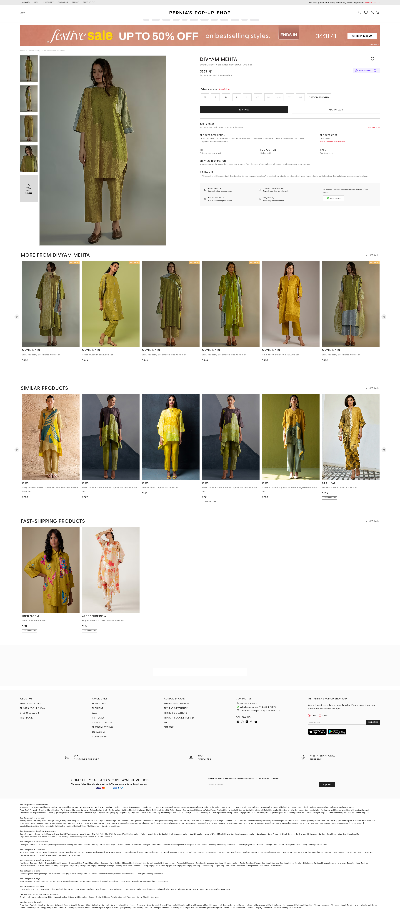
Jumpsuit (265, 852)
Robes (134, 852)
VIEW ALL (372, 254)
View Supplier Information (332, 141)
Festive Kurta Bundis (354, 852)
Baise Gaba (203, 807)
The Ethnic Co (230, 821)
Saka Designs (171, 889)
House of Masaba (148, 813)
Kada (54, 866)
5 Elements (312, 834)
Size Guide (224, 89)
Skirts (204, 845)
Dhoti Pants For (128, 874)
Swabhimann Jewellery (178, 834)
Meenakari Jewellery (195, 863)
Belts (75, 866)
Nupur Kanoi (348, 807)
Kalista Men (149, 823)
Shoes (61, 866)
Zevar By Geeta (160, 834)
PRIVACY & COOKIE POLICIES (179, 717)
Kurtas (61, 852)
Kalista (287, 807)
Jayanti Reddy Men (71, 826)
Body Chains (135, 863)
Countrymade (59, 821)
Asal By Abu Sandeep (104, 807)
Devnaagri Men (306, 821)
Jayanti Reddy (276, 807)
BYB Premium (224, 889)
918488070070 (372, 2)
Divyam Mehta (218, 59)
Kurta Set (86, 874)
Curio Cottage (26, 834)
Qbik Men (371, 821)
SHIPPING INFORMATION (176, 703)
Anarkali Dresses (106, 874)
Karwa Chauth (143, 897)
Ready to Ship (308, 845)
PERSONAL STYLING (102, 727)
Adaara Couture (287, 813)
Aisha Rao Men (91, 823)
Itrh (266, 813)
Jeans (188, 852)
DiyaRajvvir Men (119, 823)
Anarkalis (33, 845)
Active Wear (51, 855)
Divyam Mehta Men (89, 821)
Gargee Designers (135, 823)
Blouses (260, 845)
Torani (195, 813)
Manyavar (226, 807)
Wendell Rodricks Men (29, 826)
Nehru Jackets (63, 881)
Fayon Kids (25, 889)
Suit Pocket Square (113, 852)
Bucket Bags (175, 866)
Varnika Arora (72, 834)
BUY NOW (244, 109)
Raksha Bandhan (61, 897)
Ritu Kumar (141, 810)
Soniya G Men (343, 823)
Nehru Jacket (35, 852)
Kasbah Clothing (163, 823)
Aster (143, 834)
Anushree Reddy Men (40, 823)
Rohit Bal (151, 810)
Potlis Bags (90, 866)
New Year (155, 897)
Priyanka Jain (104, 813)
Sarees (52, 845)
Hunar (149, 834)
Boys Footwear (145, 881)
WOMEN (26, 2)
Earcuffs (113, 863)
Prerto (100, 837)
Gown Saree (284, 845)
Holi (28, 897)
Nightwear (250, 845)
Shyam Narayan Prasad (73, 813)
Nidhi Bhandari (300, 834)
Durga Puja (110, 897)
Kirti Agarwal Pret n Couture (205, 889)
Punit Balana (66, 810)
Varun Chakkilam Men (90, 826)
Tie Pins (100, 852)
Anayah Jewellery (247, 834)
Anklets (157, 863)
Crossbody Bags (162, 866)
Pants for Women (170, 845)
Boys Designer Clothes (29, 881)
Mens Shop (369, 852)
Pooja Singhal (51, 807)
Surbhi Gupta (225, 813)
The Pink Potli (97, 834)
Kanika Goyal (90, 813)
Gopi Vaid (135, 813)
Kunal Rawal (196, 821)
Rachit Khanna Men (58, 823)
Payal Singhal (231, 810)
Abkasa (80, 823)
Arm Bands (147, 863)
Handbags (109, 866)
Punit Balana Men (322, 821)
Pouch (118, 866)
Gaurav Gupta (244, 810)
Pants (73, 852)
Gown (94, 845)
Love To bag (85, 834)
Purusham (242, 821)
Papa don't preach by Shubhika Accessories (38, 837)
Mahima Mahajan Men (195, 823)
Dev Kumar (276, 821)
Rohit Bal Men (166, 821)
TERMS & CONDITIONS (176, 712)
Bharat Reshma (254, 821)
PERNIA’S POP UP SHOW (32, 708)
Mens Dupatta (253, 852)
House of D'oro (210, 834)
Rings (56, 863)
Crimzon (108, 837)
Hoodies (126, 852)
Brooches (76, 855)
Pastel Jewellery (247, 863)
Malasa (215, 813)
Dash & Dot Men (33, 821)
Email (314, 715)
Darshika (266, 821)
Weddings (131, 897)
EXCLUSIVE (97, 708)
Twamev (206, 821)
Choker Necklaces (27, 866)
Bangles (63, 863)
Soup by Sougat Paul (120, 813)
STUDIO (75, 2)
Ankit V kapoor (73, 821)
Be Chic (322, 834)
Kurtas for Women (64, 845)
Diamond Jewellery (280, 863)
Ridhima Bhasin (128, 810)
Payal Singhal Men (234, 823)
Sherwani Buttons (176, 852)
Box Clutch (230, 866)
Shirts (45, 852)
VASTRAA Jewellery (131, 834)
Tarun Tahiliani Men (357, 821)
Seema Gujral (189, 810)
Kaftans (120, 845)
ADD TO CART (336, 109)
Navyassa (95, 889)
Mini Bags (186, 866)
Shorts (141, 852)
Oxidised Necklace (45, 866)
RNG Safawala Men (280, 823)
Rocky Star (147, 807)
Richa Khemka (258, 813)
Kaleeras (104, 863)
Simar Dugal (205, 813)
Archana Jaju (238, 813)
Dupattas (241, 845)
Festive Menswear (27, 855)
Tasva (22, 821)
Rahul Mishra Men (262, 823)
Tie (69, 855)
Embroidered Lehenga (58, 874)
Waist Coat (91, 852)
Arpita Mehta (163, 813)
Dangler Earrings (329, 863)
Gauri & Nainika (262, 807)
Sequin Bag (219, 866)
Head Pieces (123, 863)
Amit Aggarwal (327, 810)
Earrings (33, 863)
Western (328, 852)
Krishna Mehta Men (290, 821)
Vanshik (125, 821)
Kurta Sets (43, 845)
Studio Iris (299, 813)
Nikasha (294, 810)
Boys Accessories (160, 881)
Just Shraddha (196, 834)
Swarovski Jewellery (214, 863)
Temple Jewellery (262, 863)
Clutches (100, 866)
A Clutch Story (286, 834)
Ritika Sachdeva (89, 837)
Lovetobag (262, 834)
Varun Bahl (303, 810)
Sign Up (326, 784)
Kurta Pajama (198, 852)
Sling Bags (148, 866)
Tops (113, 845)
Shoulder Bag (207, 866)
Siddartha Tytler (203, 810)
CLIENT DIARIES (100, 736)
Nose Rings (83, 863)
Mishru (329, 807)
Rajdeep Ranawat (81, 810)
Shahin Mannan (335, 813)
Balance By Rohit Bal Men (51, 826)
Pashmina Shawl (244, 866)
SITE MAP (169, 727)
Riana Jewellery (232, 834)
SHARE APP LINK (373, 722)
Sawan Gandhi (176, 813)
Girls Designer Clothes (29, 874)
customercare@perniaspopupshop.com (260, 710)
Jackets (211, 845)
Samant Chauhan (27, 813)
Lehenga (44, 874)
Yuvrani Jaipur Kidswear (111, 889)
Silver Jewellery (296, 863)
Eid (50, 897)
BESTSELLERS (99, 703)
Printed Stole (276, 866)
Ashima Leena (283, 810)
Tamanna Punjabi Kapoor (317, 813)
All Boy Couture (184, 889)
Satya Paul (63, 807)
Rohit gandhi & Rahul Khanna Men (144, 821)
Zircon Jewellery (231, 863)
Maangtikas (94, 863)
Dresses (87, 845)
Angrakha (231, 852)
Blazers (156, 852)
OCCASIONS (98, 732)
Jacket (104, 881)
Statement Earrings (312, 863)
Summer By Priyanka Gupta (185, 807)
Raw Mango (25, 807)
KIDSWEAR (63, 2)
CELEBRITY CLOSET (102, 722)
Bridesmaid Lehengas (141, 845)
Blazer (111, 881)
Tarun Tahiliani (217, 810)
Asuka (186, 821)
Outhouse (117, 834)
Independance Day (40, 897)
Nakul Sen (337, 807)
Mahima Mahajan (317, 807)
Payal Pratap (53, 810)
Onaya (251, 807)
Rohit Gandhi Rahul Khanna (264, 810)
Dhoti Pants (156, 845)
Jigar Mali (274, 813)
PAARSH (222, 823)
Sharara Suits (75, 874)
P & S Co (34, 889)
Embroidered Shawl (260, 866)
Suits (68, 852)
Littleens (160, 889)
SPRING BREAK (356, 823)
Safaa (247, 813)
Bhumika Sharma (360, 810)
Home (22, 50)
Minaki (221, 834)
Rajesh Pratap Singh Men (109, 821)
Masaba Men (212, 823)
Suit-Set (164, 852)
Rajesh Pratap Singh (98, 810)
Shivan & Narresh (239, 807)
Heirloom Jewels (168, 863)
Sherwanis (77, 845)
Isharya (37, 834)
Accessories (275, 852)
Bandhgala (241, 852)
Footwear (62, 855)
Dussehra (83, 897)
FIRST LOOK (89, 2)
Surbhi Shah (41, 813)
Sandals (68, 866)
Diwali (22, 897)
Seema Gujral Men (327, 823)
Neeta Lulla (314, 810)
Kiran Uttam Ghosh (300, 807)
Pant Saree (295, 845)
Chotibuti (55, 889)
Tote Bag (196, 866)
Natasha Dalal (38, 807)
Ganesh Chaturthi (96, 897)
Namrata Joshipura (343, 810)
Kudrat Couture (177, 823)
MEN (36, 2)
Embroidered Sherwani (90, 881)
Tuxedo (222, 852)
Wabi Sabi (177, 821)
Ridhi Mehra (215, 807)
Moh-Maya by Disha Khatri (53, 834)
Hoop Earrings (362, 863)
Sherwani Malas (301, 852)
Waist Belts (127, 866)
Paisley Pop (64, 837)
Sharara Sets (104, 845)
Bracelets (49, 863)
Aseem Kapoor (362, 813)
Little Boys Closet (82, 889)
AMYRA (356, 834)
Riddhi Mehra (114, 810)
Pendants (181, 863)
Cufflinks (313, 852)
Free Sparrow (130, 889)
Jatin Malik (24, 823)
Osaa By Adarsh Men (163, 807)
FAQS (167, 722)
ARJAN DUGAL (104, 823)
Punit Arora (248, 823)
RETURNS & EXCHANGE (176, 708)
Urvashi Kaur (349, 813)
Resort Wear (184, 845)
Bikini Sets (195, 845)
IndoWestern (339, 852)
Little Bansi (44, 889)
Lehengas (24, 845)
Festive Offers (321, 845)
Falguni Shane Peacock (132, 807)
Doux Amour (273, 834)
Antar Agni (73, 807)
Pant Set (40, 855)
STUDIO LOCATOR (29, 712)
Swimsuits (231, 845)
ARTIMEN (71, 823)
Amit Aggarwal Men (339, 821)
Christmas (120, 897)
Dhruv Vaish (47, 821)
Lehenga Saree (271, 845)
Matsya (188, 813)
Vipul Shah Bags (345, 834)
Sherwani (53, 852)
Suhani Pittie (75, 837)
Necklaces (24, 863)
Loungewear (287, 852)
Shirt (117, 881)
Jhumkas (342, 863)
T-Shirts (148, 852)
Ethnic (320, 852)
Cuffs (41, 863)
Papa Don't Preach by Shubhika (33, 810)
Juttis (81, 866)
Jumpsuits (220, 845)
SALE (94, 712)
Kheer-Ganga (217, 821)
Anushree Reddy (86, 807)
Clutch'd (108, 834)
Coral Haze (331, 834)
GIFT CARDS (98, 717)
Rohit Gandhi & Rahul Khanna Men (303, 823)
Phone (325, 715)
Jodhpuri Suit (211, 852)
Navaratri (74, 897)
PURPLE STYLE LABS (30, 703)
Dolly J (117, 807)
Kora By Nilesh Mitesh (111, 826)
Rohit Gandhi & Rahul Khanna (169, 810)
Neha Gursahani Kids (146, 889)
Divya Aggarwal (55, 813)
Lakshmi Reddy (66, 889)
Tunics (127, 845)
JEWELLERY (48, 2)
